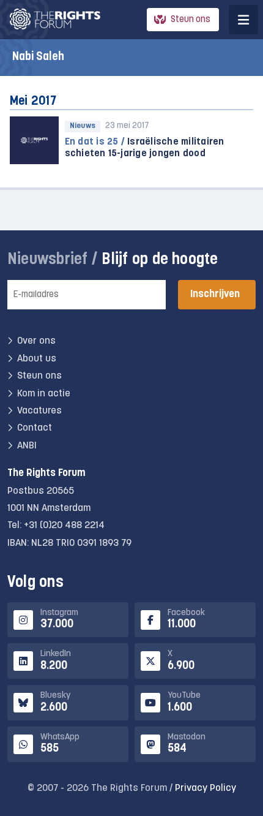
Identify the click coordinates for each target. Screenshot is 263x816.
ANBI (27, 446)
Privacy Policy (205, 788)
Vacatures (39, 411)
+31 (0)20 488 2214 (64, 526)
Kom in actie (43, 394)
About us (36, 359)
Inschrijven (215, 294)
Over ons (36, 341)
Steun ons (190, 20)
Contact (34, 428)
